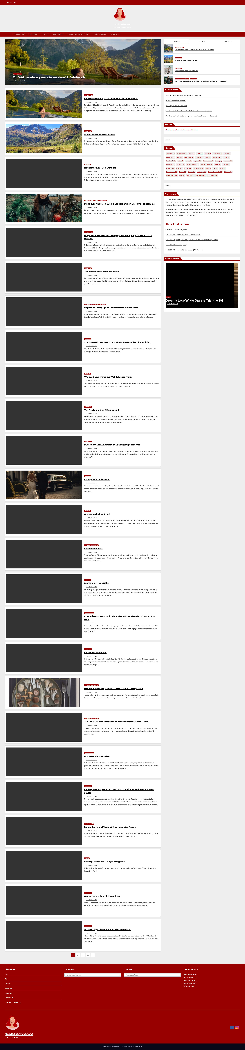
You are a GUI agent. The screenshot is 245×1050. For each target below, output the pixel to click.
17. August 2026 (91, 517)
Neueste (177, 41)
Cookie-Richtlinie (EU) (12, 1002)
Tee (215, 192)
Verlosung (201, 196)
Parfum (226, 188)
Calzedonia (217, 177)
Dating (227, 177)
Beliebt (202, 41)
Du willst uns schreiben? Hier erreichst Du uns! (181, 130)
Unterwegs (116, 34)
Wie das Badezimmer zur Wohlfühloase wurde (108, 377)
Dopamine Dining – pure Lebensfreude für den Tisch (111, 307)
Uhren (222, 192)
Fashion (45, 34)
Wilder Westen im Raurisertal (186, 60)
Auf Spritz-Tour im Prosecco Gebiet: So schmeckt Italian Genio (116, 721)
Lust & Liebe (58, 34)
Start (6, 974)
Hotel (226, 181)
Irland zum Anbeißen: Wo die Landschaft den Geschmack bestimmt (200, 81)
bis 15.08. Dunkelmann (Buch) (176, 277)
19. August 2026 (91, 380)
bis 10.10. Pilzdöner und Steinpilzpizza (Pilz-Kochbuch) (185, 298)
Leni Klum (170, 188)
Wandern (228, 196)
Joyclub (197, 185)
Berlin (191, 177)
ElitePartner (188, 181)
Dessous (170, 181)
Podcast (170, 192)
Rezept (187, 192)
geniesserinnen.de (122, 24)
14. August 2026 (91, 796)
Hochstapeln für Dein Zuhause (35, 77)
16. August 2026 (91, 587)
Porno (179, 192)
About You (170, 177)
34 (88, 955)
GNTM (207, 181)
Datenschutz (9, 998)
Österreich (212, 199)
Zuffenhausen (179, 47)
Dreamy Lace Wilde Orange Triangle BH (104, 861)
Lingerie (180, 188)
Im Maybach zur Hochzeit (97, 479)
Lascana (228, 185)
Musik (217, 188)
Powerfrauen (18, 34)
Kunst (218, 185)
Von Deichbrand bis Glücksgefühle (102, 410)
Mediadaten (9, 988)
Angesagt (227, 41)
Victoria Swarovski (215, 196)
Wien (182, 199)
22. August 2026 (19, 80)
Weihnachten (171, 199)
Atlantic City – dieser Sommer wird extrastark (107, 929)
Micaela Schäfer (207, 188)
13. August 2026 (91, 865)
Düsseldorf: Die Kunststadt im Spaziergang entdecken (112, 444)
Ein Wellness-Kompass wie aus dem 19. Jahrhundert (194, 50)
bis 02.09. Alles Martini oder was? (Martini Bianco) (183, 282)
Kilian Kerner (208, 185)
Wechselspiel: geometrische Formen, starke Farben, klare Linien (117, 342)
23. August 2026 (91, 102)
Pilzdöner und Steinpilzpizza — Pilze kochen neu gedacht (113, 688)
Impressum (8, 993)
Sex (208, 192)
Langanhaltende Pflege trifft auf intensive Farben (110, 827)
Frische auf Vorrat (93, 548)
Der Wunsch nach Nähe (96, 583)
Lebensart (33, 34)
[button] (238, 34)
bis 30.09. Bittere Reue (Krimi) (176, 293)
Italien (180, 185)
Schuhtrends (198, 192)
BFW (200, 177)
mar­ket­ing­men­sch (190, 980)
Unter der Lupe (189, 986)
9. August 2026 (176, 351)
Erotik (199, 181)
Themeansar (138, 1046)
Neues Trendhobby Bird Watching (102, 896)
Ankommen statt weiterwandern (101, 271)
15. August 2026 (91, 692)
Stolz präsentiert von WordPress (111, 1046)
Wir (6, 979)
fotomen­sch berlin (190, 983)
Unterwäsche (171, 196)
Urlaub (182, 196)
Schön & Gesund (100, 34)
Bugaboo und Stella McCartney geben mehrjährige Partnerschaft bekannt (191, 116)
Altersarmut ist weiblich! (96, 514)
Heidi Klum (217, 181)
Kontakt (7, 983)
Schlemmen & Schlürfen (78, 34)
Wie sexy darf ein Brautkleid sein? (193, 348)
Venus (191, 196)
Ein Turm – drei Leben (95, 652)
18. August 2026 (91, 448)
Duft (179, 181)
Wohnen (190, 199)
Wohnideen (201, 199)
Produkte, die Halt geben (97, 756)
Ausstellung (181, 177)
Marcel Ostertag (192, 188)
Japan (189, 185)
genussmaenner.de (190, 977)
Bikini (208, 177)
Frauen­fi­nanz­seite (190, 974)
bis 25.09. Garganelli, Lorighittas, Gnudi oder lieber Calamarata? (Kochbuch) (192, 288)
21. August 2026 (91, 242)
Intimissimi (171, 185)
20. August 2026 (91, 311)
